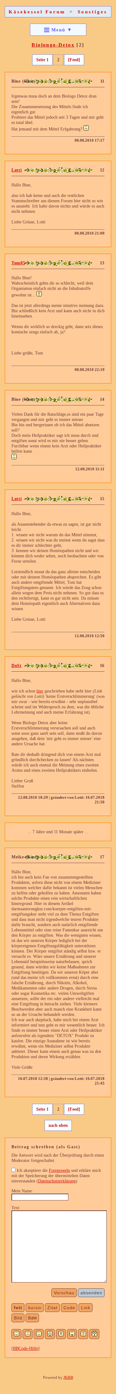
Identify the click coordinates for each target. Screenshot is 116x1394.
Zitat (52, 1307)
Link (85, 1307)
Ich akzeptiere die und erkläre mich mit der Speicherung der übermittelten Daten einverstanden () (56, 1175)
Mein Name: (22, 1190)
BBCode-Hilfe (25, 1348)
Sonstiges (92, 11)
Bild (18, 1317)
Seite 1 (42, 59)
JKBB (68, 1377)
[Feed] (74, 59)
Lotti (16, 169)
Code (69, 1307)
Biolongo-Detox (53, 45)
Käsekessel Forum (37, 11)
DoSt (16, 665)
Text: (15, 1207)
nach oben (58, 1125)
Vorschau (64, 1292)
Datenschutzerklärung (57, 1180)
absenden (91, 1292)
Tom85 (18, 262)
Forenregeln (59, 1170)
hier (40, 690)
